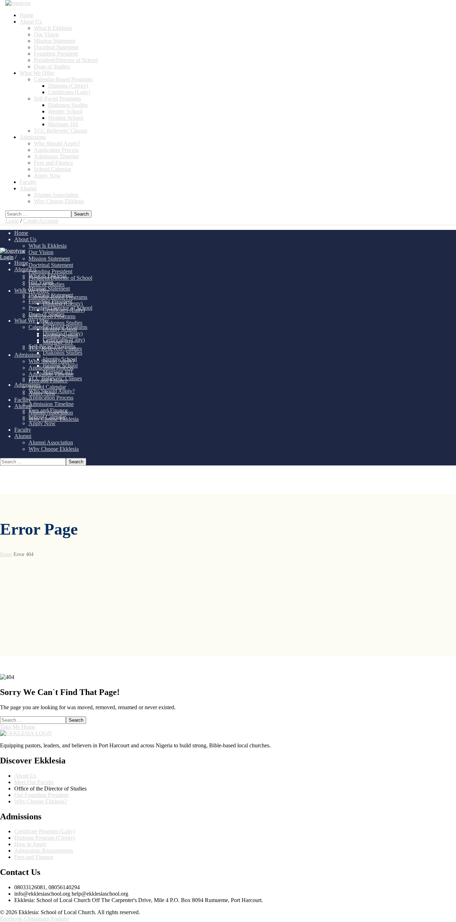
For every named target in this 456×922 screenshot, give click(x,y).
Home (6, 554)
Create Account (40, 221)
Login (12, 221)
